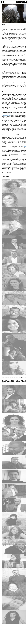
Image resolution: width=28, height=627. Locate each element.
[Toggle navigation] (25, 2)
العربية (21, 2)
